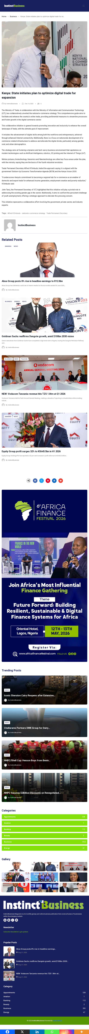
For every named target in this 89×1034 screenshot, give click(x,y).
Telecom (24, 359)
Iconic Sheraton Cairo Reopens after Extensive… (29, 695)
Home (4, 16)
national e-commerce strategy (33, 213)
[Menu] (84, 6)
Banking (8, 246)
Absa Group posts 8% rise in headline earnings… (36, 949)
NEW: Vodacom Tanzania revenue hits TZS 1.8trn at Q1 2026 (33, 393)
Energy (17, 301)
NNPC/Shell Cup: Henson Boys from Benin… (27, 760)
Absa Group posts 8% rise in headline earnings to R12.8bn (32, 281)
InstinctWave (57, 1020)
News (16, 246)
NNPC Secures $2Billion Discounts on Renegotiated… (32, 793)
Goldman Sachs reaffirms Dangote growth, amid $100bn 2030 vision (38, 336)
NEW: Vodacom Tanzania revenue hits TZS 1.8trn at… (38, 974)
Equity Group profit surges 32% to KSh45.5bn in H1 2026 (31, 451)
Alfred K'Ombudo (14, 213)
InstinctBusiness (12, 103)
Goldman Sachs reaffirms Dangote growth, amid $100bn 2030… (42, 961)
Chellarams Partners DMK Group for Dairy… (27, 728)
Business (13, 16)
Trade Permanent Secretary (56, 213)
